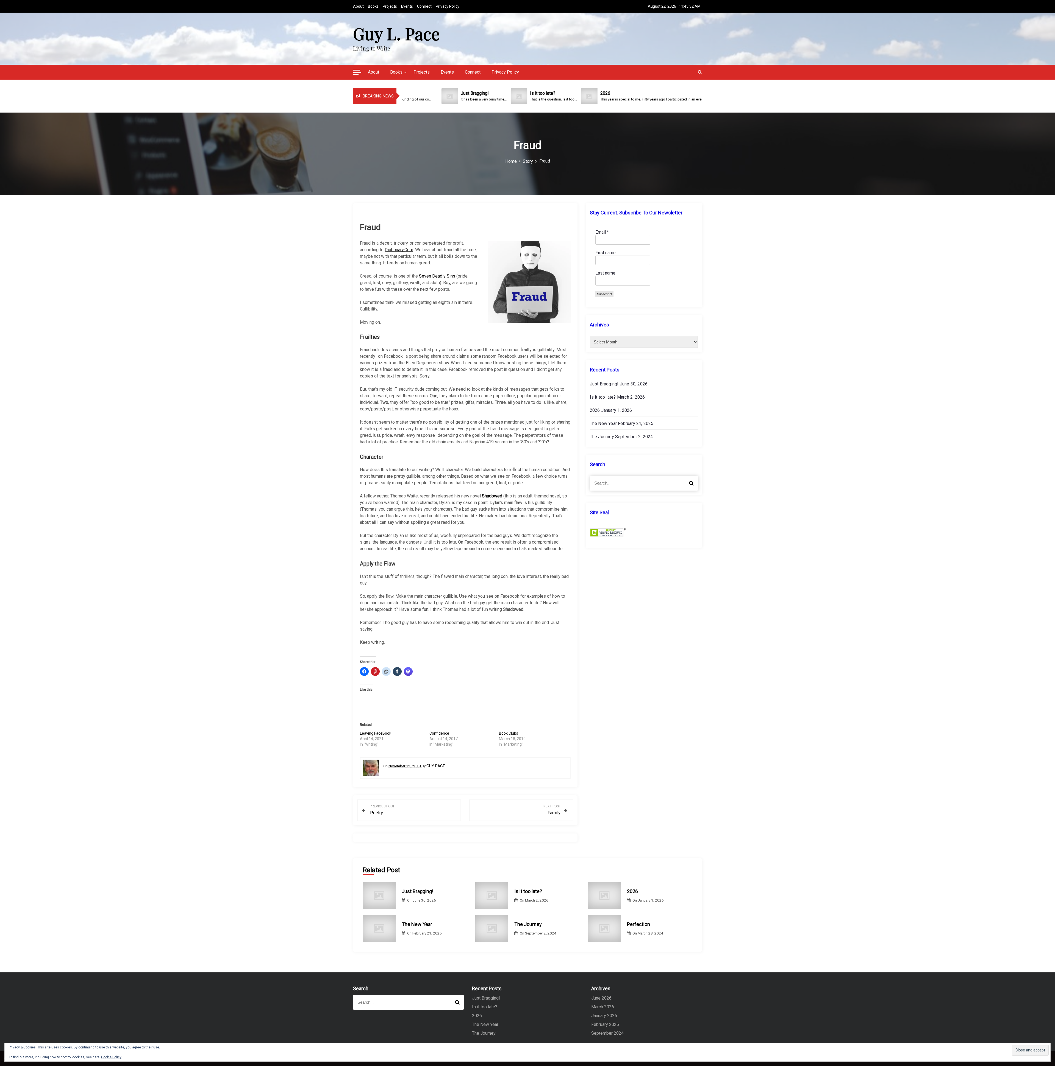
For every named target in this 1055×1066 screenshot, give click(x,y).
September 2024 (607, 1033)
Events (407, 6)
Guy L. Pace (396, 33)
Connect (424, 6)
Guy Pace (435, 765)
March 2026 (602, 1006)
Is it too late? (603, 397)
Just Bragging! (604, 384)
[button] (357, 73)
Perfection (638, 924)
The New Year (603, 423)
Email (602, 232)
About (358, 6)
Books (373, 6)
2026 (595, 410)
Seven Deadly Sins (437, 276)
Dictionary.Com (399, 249)
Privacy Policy (447, 6)
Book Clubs (508, 733)
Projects (390, 6)
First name (605, 252)
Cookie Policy (111, 1057)
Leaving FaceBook (375, 733)
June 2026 (601, 998)
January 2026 (604, 1015)
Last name (605, 273)
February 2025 (605, 1024)
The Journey (602, 436)
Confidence (439, 733)
